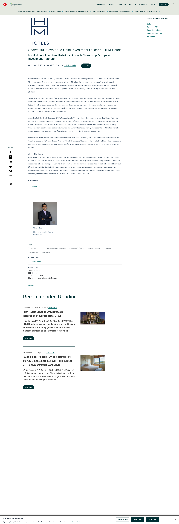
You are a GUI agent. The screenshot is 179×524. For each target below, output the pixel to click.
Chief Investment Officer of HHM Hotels (43, 233)
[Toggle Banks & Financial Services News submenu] (91, 11)
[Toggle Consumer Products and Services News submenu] (49, 11)
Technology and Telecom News (146, 11)
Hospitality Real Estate (94, 248)
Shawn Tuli (36, 186)
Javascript (151, 37)
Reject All (137, 519)
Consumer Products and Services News (32, 11)
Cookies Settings (122, 519)
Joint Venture (46, 252)
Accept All (152, 519)
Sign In (152, 4)
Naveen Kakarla (33, 252)
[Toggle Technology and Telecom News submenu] (159, 11)
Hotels (82, 248)
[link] (101, 4)
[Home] (12, 4)
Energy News (56, 11)
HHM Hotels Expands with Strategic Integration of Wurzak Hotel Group (43, 314)
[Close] (175, 519)
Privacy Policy (77, 522)
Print (149, 24)
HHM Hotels (70, 65)
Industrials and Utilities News (119, 11)
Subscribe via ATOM (154, 33)
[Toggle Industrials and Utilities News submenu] (132, 11)
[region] (89, 519)
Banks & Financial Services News (77, 11)
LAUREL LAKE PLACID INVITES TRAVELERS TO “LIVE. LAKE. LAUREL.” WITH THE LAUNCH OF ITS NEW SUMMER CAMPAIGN (48, 361)
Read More (28, 338)
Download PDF (152, 27)
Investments (73, 248)
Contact (31, 286)
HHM (41, 248)
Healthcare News (99, 11)
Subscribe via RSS (153, 30)
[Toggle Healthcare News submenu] (107, 11)
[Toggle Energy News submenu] (63, 11)
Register (164, 4)
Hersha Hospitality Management (56, 248)
